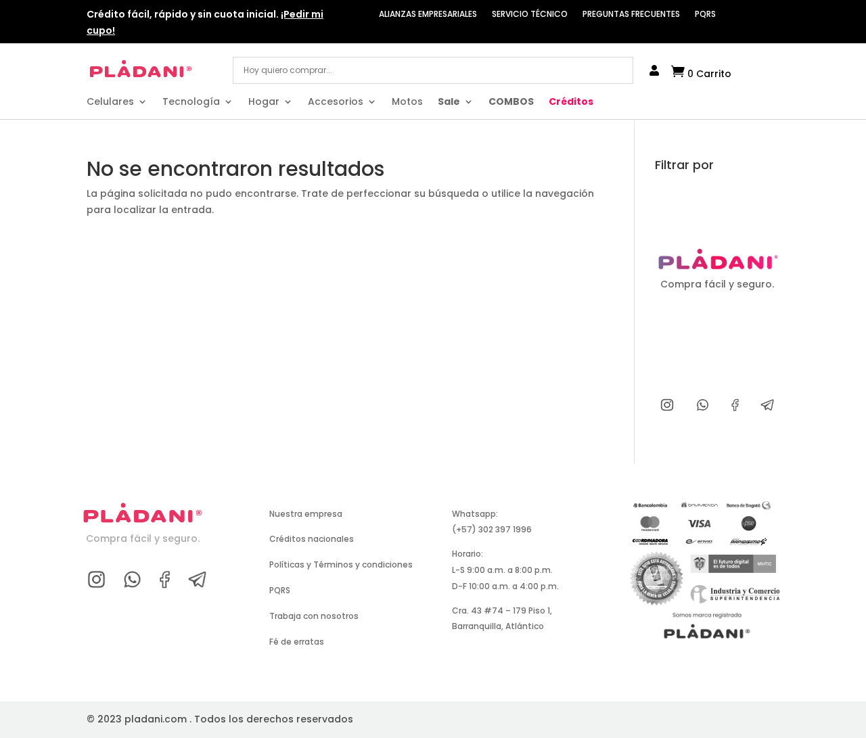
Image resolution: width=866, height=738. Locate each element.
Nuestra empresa (305, 514)
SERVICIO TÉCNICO (530, 14)
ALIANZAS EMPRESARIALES (428, 14)
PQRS (705, 14)
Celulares (110, 102)
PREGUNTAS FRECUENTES (631, 14)
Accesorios (335, 102)
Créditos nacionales (311, 539)
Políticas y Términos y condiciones (341, 564)
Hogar (263, 102)
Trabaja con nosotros (314, 616)
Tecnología (191, 102)
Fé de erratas (296, 641)
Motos (407, 102)
